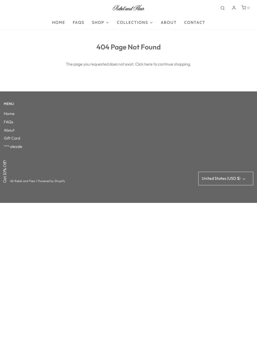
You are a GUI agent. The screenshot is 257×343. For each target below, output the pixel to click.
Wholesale (13, 146)
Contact (194, 22)
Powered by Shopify (51, 181)
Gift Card (12, 138)
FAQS (78, 22)
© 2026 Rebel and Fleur (20, 181)
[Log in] (234, 8)
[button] (5, 171)
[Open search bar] (222, 8)
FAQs (8, 121)
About (169, 22)
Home (58, 22)
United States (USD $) (221, 178)
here (148, 64)
